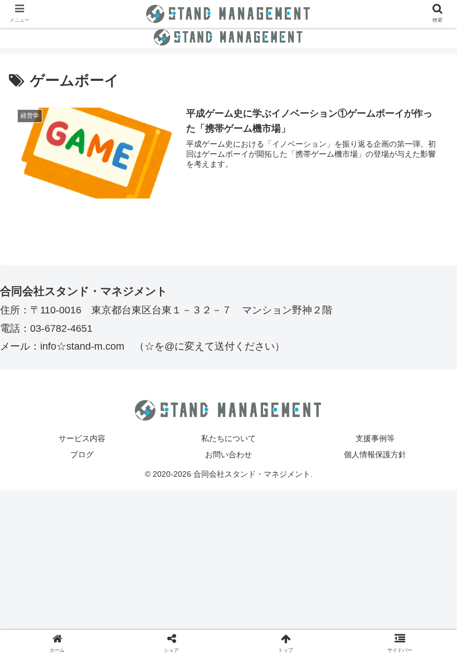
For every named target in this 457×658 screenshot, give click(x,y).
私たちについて (228, 438)
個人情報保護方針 (375, 454)
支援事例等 (375, 438)
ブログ (82, 454)
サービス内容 (82, 438)
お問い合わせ (228, 454)
